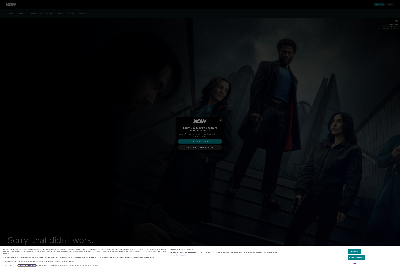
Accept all (354, 251)
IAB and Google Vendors (178, 255)
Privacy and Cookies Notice (27, 265)
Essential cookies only (356, 257)
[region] (200, 257)
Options (354, 263)
